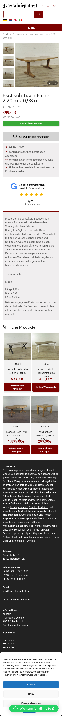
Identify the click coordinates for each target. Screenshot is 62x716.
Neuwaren (18, 34)
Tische (21, 496)
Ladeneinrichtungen (39, 537)
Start (5, 34)
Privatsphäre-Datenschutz (17, 625)
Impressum (9, 632)
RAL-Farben (9, 647)
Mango (6, 500)
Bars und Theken (42, 514)
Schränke (8, 496)
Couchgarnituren (19, 507)
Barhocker (51, 518)
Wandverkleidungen (13, 525)
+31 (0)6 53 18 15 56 (14, 578)
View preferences (31, 703)
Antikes (7, 488)
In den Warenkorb (46, 387)
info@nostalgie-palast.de (16, 591)
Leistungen (8, 640)
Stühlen (33, 507)
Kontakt (7, 614)
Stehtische (35, 518)
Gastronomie (10, 529)
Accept (31, 684)
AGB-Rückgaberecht (13, 621)
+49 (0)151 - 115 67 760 (15, 574)
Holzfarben (8, 643)
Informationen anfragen (31, 123)
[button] (34, 708)
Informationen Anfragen (17, 387)
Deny (31, 694)
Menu (31, 27)
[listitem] (8, 48)
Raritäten (43, 507)
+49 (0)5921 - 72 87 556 (15, 571)
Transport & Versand (14, 617)
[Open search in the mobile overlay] (23, 14)
